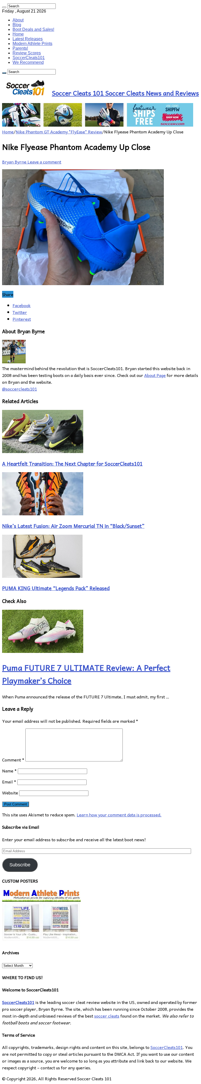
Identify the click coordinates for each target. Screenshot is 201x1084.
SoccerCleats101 (29, 57)
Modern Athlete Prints (32, 43)
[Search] (4, 7)
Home (18, 34)
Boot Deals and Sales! (33, 29)
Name (9, 770)
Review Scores (27, 53)
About (18, 20)
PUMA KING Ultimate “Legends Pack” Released (56, 588)
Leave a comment (44, 161)
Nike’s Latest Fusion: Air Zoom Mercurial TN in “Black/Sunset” (73, 526)
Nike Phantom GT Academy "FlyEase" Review (59, 131)
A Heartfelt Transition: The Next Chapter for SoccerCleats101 (72, 463)
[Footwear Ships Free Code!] (97, 124)
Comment (13, 759)
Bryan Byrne (14, 161)
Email (9, 781)
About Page (155, 375)
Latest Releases (28, 39)
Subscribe (19, 864)
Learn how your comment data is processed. (119, 814)
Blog (17, 24)
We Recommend (28, 62)
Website (10, 792)
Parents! (20, 48)
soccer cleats (106, 1015)
